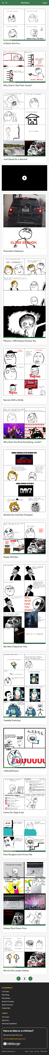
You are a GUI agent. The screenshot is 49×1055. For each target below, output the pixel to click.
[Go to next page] (30, 979)
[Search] (6, 2)
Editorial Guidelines (9, 1024)
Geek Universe (7, 1005)
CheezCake (6, 1008)
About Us (5, 1020)
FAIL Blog (5, 995)
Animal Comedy (8, 1001)
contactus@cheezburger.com (14, 1039)
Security (37, 1051)
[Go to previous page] (19, 979)
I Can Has (5, 991)
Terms (26, 1051)
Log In (45, 3)
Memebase (25, 3)
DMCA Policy (43, 1051)
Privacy (31, 1051)
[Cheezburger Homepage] (24, 1044)
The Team (5, 1017)
